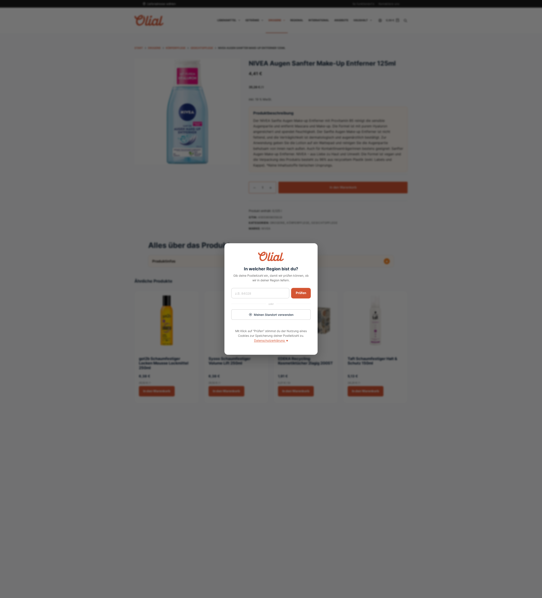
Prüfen (301, 293)
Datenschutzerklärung (271, 340)
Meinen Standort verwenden (273, 314)
